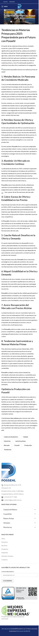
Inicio (3, 538)
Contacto (4, 560)
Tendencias (7, 449)
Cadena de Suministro (11, 437)
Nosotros (4, 542)
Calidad (25, 437)
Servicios (4, 545)
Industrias (7, 441)
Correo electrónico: (7, 571)
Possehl (15, 22)
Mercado (7, 445)
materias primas (20, 441)
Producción (28, 445)
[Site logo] (19, 6)
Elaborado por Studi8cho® (23, 631)
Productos (4, 549)
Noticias (19, 12)
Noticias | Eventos (7, 556)
